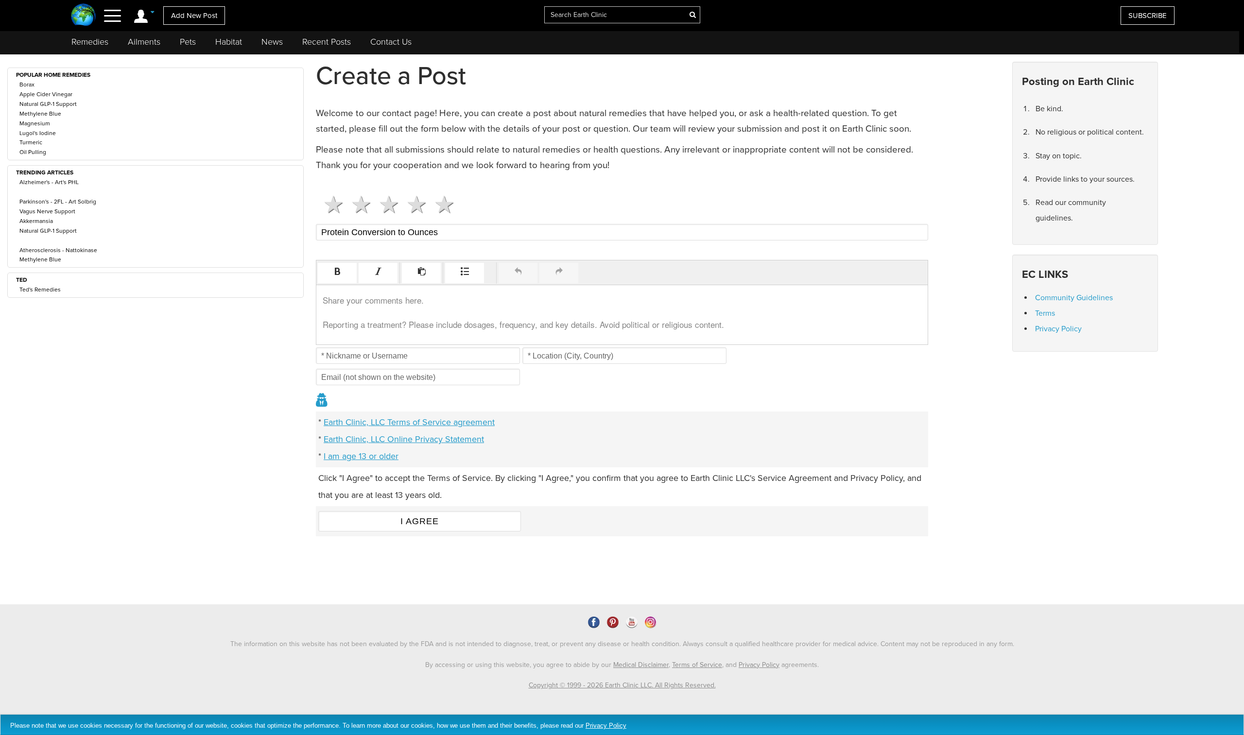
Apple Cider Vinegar (45, 94)
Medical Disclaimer (641, 665)
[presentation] (337, 273)
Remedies (89, 41)
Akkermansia (36, 221)
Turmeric (30, 142)
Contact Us (391, 41)
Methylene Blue (40, 113)
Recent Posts (326, 41)
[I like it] (413, 204)
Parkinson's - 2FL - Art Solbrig (57, 201)
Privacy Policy (1058, 329)
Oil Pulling (32, 152)
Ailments (144, 41)
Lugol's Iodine (37, 133)
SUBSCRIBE (1147, 15)
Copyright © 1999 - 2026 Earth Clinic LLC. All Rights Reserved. (622, 685)
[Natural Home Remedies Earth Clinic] (83, 15)
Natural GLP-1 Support (48, 104)
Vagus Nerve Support (47, 211)
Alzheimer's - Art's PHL (49, 182)
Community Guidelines (1074, 298)
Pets (188, 41)
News (272, 41)
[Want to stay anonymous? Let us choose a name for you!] (322, 401)
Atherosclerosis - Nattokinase (58, 250)
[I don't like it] (357, 204)
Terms (1045, 313)
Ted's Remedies (40, 289)
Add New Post (194, 15)
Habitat (228, 41)
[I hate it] (330, 204)
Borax (27, 84)
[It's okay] (385, 204)
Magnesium (34, 123)
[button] (337, 273)
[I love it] (440, 204)
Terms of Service (697, 665)
